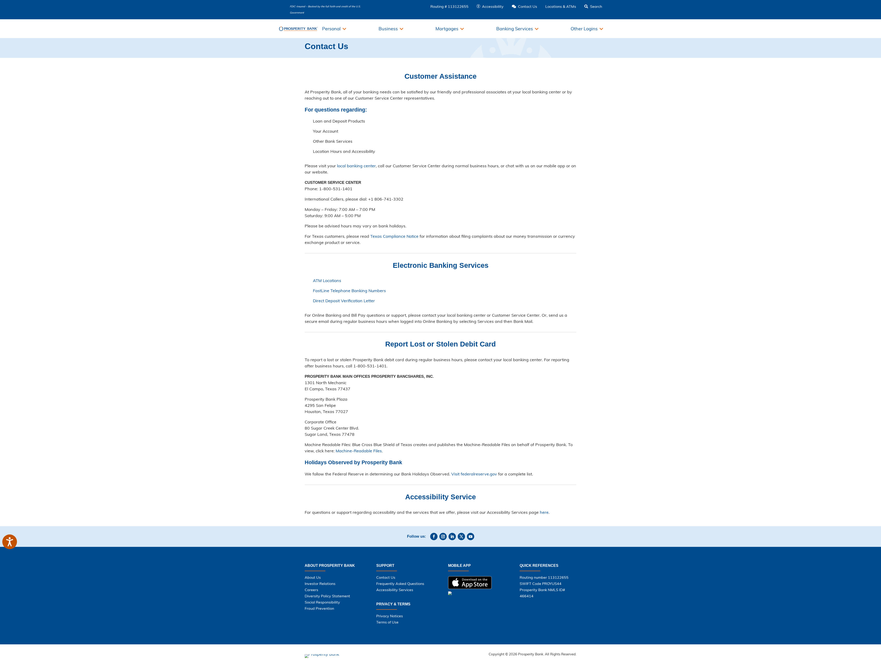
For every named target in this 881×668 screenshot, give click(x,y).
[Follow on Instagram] (443, 536)
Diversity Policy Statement (327, 596)
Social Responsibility (322, 602)
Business (388, 28)
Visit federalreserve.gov (474, 474)
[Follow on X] (461, 536)
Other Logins (584, 28)
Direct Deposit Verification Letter (344, 300)
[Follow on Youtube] (470, 536)
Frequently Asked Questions (400, 583)
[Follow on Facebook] (434, 536)
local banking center (356, 165)
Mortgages (446, 28)
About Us (313, 577)
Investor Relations (320, 583)
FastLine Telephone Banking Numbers (349, 290)
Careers (311, 589)
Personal (331, 28)
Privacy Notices (389, 616)
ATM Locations (327, 280)
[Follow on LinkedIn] (452, 536)
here (544, 512)
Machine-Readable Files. (359, 450)
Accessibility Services (394, 589)
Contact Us (385, 577)
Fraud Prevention (319, 608)
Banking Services (514, 28)
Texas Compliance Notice (394, 236)
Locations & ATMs (560, 6)
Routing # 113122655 (449, 6)
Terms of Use (387, 622)
